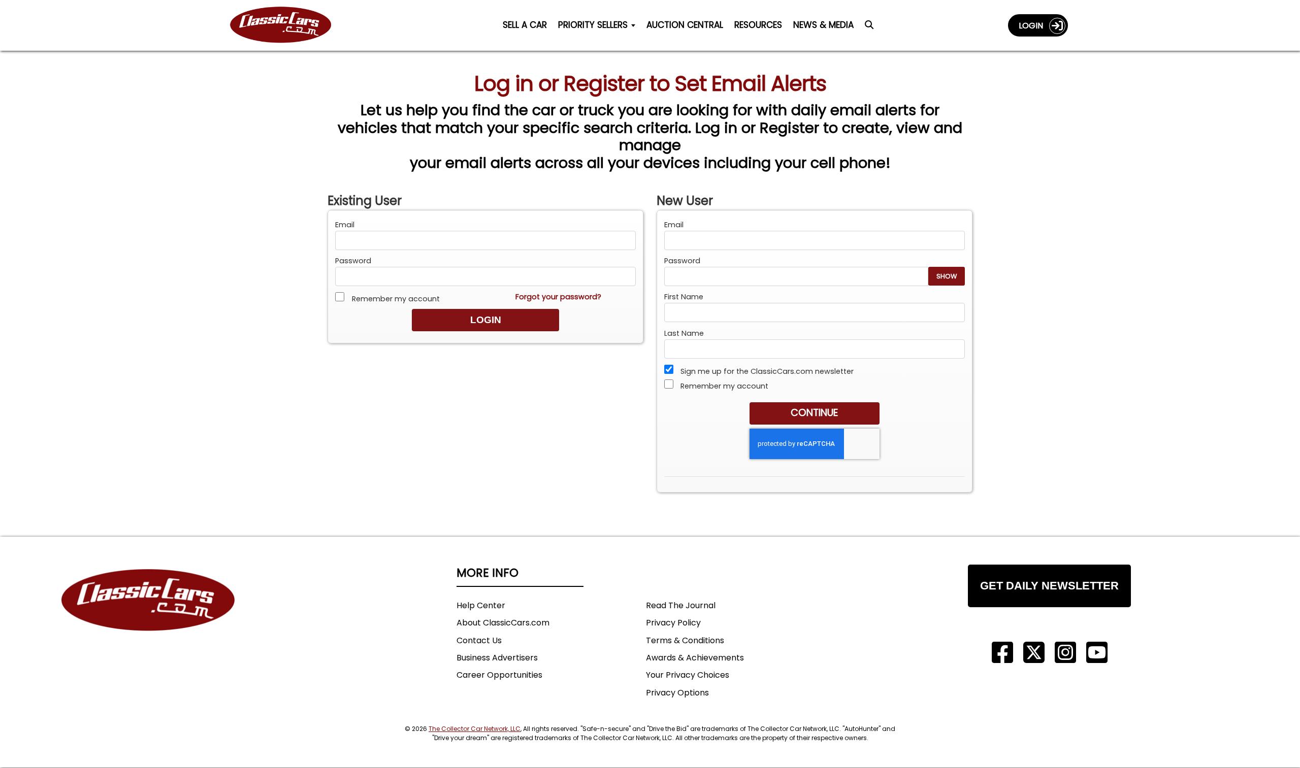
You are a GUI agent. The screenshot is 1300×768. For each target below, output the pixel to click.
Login (1034, 25)
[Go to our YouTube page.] (1097, 652)
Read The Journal (681, 605)
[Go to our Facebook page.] (1002, 652)
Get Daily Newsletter (1049, 585)
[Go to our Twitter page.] (1034, 652)
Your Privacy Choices (687, 675)
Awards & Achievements (695, 658)
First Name (683, 297)
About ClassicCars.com (503, 623)
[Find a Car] (869, 27)
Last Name (684, 333)
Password (353, 261)
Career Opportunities (499, 675)
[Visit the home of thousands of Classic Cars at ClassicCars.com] (287, 25)
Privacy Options (677, 693)
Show (946, 276)
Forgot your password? (558, 297)
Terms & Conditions (685, 640)
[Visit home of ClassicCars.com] (148, 615)
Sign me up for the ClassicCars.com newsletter (766, 371)
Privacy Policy (673, 623)
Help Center (481, 605)
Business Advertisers (497, 658)
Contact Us (479, 640)
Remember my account (394, 299)
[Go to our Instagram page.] (1065, 652)
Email (344, 225)
